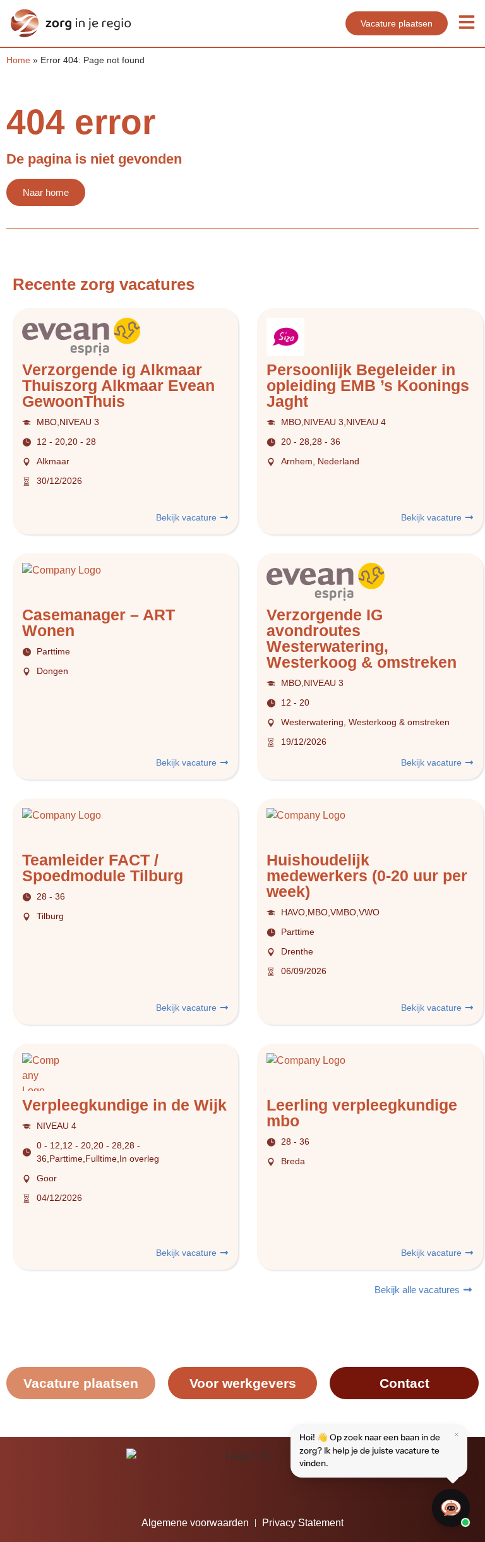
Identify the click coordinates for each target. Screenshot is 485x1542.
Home (18, 60)
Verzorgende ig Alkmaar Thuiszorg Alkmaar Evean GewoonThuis (118, 385)
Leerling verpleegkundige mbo (361, 1112)
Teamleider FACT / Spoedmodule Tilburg (102, 867)
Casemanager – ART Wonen (98, 622)
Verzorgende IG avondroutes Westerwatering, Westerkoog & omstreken (361, 638)
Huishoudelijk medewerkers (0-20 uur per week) (366, 875)
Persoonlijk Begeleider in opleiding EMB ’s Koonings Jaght (367, 385)
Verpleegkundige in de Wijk (124, 1105)
